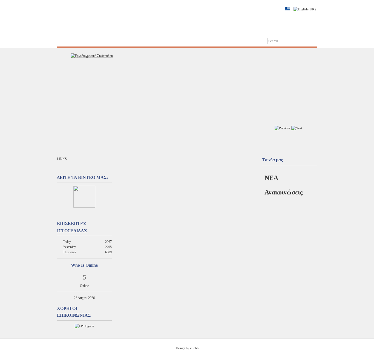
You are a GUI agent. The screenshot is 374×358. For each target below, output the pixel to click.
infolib (194, 348)
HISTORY (87, 41)
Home (65, 41)
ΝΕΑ (271, 177)
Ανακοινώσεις (283, 192)
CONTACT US (114, 41)
